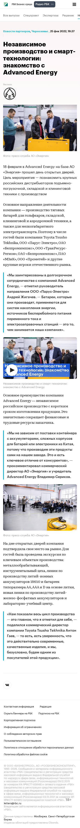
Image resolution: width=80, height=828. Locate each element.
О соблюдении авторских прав (23, 733)
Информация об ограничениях (23, 727)
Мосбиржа (40, 816)
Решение (68, 15)
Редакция (45, 706)
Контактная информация (19, 706)
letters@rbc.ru (12, 803)
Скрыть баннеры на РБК (18, 713)
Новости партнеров (16, 31)
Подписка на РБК (48, 713)
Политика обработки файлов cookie (26, 754)
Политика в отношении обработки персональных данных (39, 747)
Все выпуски (11, 15)
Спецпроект (31, 15)
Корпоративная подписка (19, 720)
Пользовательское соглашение (22, 740)
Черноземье (39, 31)
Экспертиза (50, 15)
